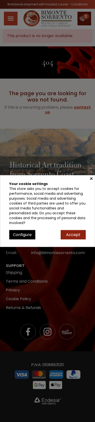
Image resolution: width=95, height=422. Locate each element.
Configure (22, 234)
